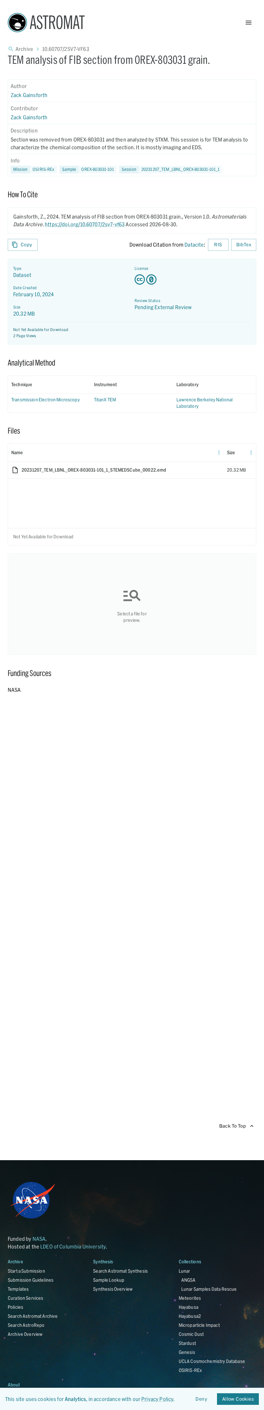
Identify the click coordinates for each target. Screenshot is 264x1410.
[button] (88, 169)
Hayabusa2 (190, 1316)
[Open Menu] (248, 22)
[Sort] (36, 384)
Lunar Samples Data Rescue (209, 1289)
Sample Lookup (108, 1280)
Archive (24, 49)
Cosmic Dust (191, 1334)
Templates (18, 1289)
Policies (15, 1307)
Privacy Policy (157, 1399)
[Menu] (219, 452)
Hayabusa (188, 1307)
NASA (39, 1239)
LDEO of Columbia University (73, 1246)
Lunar (184, 1271)
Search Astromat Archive (33, 1316)
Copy (27, 244)
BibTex (243, 244)
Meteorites (190, 1298)
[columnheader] (49, 385)
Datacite (194, 244)
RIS (218, 244)
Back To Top (232, 1126)
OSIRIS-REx (190, 1370)
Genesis (187, 1352)
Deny (201, 1399)
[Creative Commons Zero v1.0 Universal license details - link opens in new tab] (193, 279)
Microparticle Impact (199, 1325)
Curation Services (25, 1298)
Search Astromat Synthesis (120, 1271)
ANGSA (188, 1280)
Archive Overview (25, 1334)
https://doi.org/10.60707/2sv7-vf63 (85, 224)
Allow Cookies (238, 1399)
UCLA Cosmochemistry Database (212, 1361)
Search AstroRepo (26, 1325)
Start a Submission (26, 1271)
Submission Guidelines (30, 1280)
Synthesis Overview (113, 1289)
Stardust (187, 1343)
